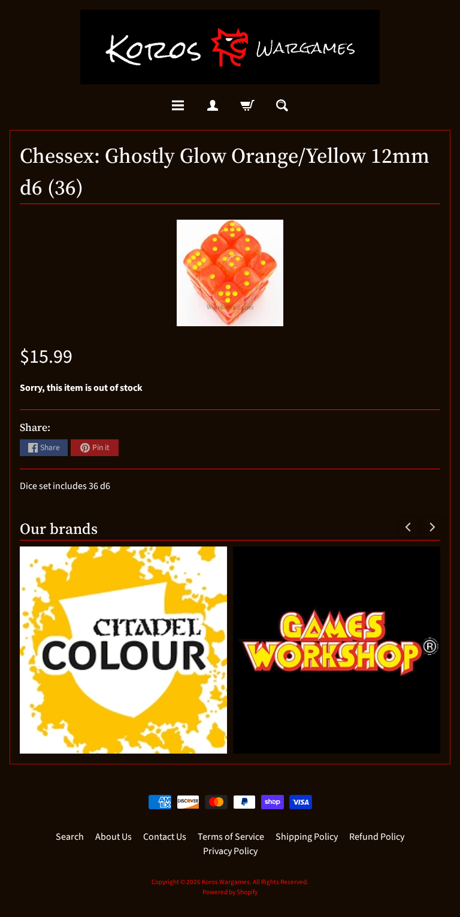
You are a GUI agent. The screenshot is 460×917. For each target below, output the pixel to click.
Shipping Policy (307, 836)
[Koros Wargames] (230, 47)
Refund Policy (376, 836)
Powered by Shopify (230, 892)
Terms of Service (231, 836)
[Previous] (408, 527)
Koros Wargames (226, 881)
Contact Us (164, 836)
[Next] (431, 527)
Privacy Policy (230, 851)
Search (70, 836)
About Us (113, 836)
